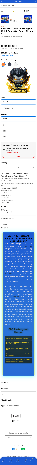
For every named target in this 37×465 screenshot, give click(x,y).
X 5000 (5, 119)
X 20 (4, 137)
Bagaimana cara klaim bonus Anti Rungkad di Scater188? (18, 354)
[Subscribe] (30, 437)
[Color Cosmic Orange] (3, 64)
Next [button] (35, 2)
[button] (2, 11)
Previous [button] (2, 2)
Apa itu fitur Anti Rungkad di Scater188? (17, 338)
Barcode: (13, 36)
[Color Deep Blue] (9, 64)
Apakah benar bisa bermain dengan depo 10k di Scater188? (17, 343)
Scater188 (14, 456)
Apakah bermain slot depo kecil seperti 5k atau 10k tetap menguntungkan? (18, 360)
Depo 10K (6, 102)
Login (11, 462)
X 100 (4, 125)
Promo (4, 462)
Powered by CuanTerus (24, 456)
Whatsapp (26, 462)
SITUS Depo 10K (8, 108)
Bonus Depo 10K (18, 1)
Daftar (18, 462)
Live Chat (31, 462)
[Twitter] (5, 228)
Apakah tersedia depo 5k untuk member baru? (17, 349)
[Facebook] (2, 228)
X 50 (4, 131)
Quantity (4, 163)
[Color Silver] (16, 64)
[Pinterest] (8, 228)
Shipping (10, 48)
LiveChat (14, 188)
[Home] (13, 10)
